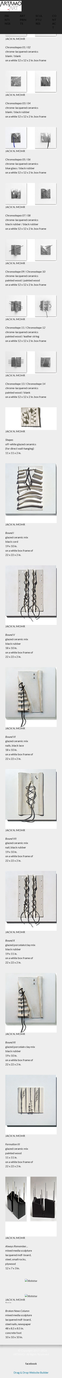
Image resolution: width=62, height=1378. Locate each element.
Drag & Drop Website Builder (31, 1372)
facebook (31, 1363)
